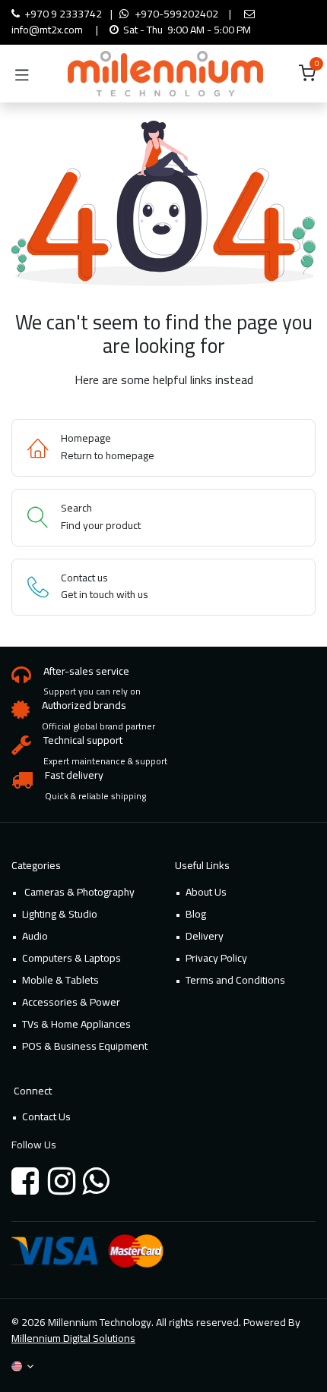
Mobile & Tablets (60, 980)
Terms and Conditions (235, 980)
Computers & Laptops (71, 958)
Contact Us (46, 1116)
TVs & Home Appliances (76, 1024)
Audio (35, 936)
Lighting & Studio (59, 914)
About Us (206, 892)
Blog (196, 914)
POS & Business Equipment (85, 1046)
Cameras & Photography (78, 892)
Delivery (205, 936)
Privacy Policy (216, 958)
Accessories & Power (71, 1002)
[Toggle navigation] (22, 73)
